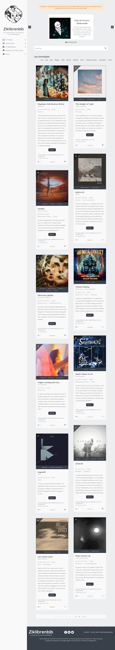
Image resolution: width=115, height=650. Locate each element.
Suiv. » (84, 616)
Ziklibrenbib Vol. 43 (82, 24)
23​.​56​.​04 (79, 464)
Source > (52, 150)
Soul (47, 60)
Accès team (95, 632)
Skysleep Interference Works (51, 104)
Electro (69, 60)
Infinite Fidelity (82, 287)
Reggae (57, 60)
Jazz (42, 60)
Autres (110, 60)
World (82, 60)
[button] (82, 28)
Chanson (75, 60)
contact (87, 632)
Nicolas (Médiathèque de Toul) (84, 139)
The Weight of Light (84, 104)
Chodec (41, 209)
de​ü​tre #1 (79, 192)
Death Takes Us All (84, 374)
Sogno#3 (42, 472)
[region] (71, 27)
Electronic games (45, 295)
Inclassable (102, 60)
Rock (63, 60)
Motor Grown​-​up (82, 556)
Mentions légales (106, 632)
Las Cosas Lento (45, 557)
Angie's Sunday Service (48, 382)
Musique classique (91, 60)
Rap (51, 60)
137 (76, 616)
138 (79, 616)
